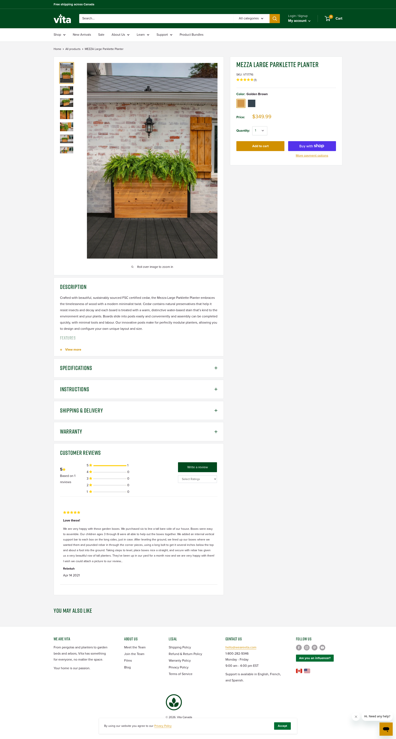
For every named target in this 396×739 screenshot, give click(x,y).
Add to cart (260, 146)
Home (57, 49)
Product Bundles (191, 35)
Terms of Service (180, 674)
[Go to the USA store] (307, 671)
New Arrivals (82, 35)
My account (297, 21)
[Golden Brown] (241, 103)
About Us (118, 35)
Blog (127, 667)
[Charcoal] (251, 103)
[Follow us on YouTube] (322, 647)
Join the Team (134, 654)
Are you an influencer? (315, 658)
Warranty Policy (180, 661)
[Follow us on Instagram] (307, 647)
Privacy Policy (179, 667)
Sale (101, 35)
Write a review (197, 467)
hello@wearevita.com (240, 647)
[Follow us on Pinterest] (314, 647)
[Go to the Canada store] (299, 671)
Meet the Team (135, 647)
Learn (141, 35)
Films (128, 661)
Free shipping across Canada (74, 4)
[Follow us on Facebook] (299, 647)
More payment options (312, 155)
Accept (282, 726)
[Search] (275, 18)
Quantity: (243, 130)
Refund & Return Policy (185, 654)
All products (73, 49)
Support (162, 35)
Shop (57, 35)
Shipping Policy (180, 647)
